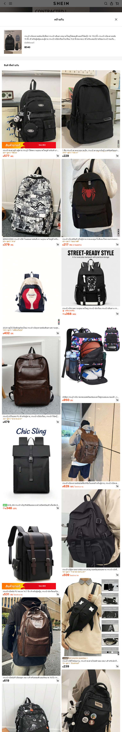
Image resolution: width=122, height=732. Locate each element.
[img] (31, 145)
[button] (58, 156)
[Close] (116, 19)
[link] (31, 150)
